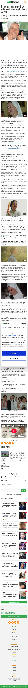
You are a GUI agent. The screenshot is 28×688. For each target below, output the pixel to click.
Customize (13, 358)
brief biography (6, 235)
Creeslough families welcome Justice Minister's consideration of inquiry (5, 463)
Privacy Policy (14, 646)
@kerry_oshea (12, 21)
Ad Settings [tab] (17, 327)
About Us (14, 636)
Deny (14, 363)
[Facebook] (9, 622)
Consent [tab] (4, 327)
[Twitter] (12, 622)
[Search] (25, 2)
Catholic (9, 440)
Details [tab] (10, 327)
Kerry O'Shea (4, 21)
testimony (17, 158)
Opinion (14, 670)
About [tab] (24, 327)
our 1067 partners (11, 335)
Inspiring (14, 440)
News (14, 664)
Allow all (14, 353)
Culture (14, 673)
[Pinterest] (18, 622)
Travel (14, 677)
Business (14, 667)
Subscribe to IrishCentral (14, 148)
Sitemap (14, 656)
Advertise (14, 643)
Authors (14, 629)
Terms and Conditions (14, 649)
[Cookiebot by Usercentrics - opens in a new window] (20, 323)
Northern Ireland (21, 440)
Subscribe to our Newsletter (14, 616)
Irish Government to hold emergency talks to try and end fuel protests (14, 456)
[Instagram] (15, 622)
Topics (14, 633)
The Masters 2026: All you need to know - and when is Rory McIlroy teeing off (22, 456)
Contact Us (14, 639)
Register (14, 652)
